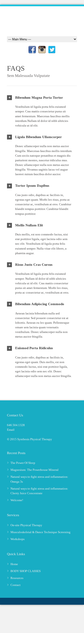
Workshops (17, 539)
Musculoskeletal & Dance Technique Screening (40, 532)
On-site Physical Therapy (26, 525)
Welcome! (16, 500)
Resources (16, 578)
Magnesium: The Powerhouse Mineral (34, 470)
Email (10, 429)
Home (14, 564)
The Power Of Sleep (22, 463)
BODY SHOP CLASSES (25, 571)
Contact (15, 585)
